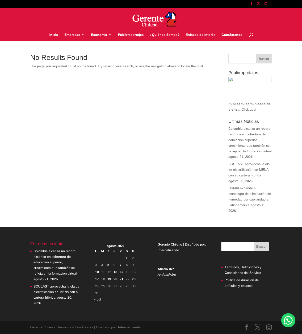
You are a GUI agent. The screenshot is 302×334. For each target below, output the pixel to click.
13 (115, 272)
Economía (99, 35)
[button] (288, 320)
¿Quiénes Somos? (165, 35)
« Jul (97, 299)
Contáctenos (232, 35)
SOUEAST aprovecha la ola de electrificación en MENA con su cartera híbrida (249, 169)
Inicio (53, 35)
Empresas (72, 35)
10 (97, 272)
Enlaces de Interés (200, 35)
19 (109, 279)
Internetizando (168, 250)
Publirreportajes (131, 35)
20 (115, 279)
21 (121, 279)
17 (97, 279)
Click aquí (249, 109)
